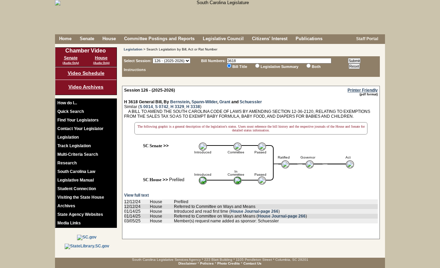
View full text (136, 195)
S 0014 (146, 106)
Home (65, 38)
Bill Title (239, 67)
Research (67, 163)
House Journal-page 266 (254, 211)
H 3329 (177, 106)
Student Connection (76, 188)
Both (316, 67)
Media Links (69, 223)
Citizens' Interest (269, 38)
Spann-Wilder (204, 102)
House (109, 38)
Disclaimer (187, 263)
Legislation (68, 137)
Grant (224, 102)
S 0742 (161, 106)
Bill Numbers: (213, 61)
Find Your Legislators (78, 120)
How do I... (67, 103)
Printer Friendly (363, 90)
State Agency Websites (80, 214)
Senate (87, 38)
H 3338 (193, 106)
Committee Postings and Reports (159, 38)
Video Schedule (86, 73)
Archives (66, 205)
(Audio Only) (71, 63)
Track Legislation (74, 145)
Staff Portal (366, 38)
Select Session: (138, 61)
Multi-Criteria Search (77, 154)
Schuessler (251, 102)
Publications (309, 38)
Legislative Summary (279, 67)
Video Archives (85, 87)
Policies (207, 263)
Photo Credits (228, 263)
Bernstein (179, 102)
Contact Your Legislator (80, 128)
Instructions (135, 70)
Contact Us (252, 263)
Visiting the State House (80, 197)
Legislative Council (223, 38)
